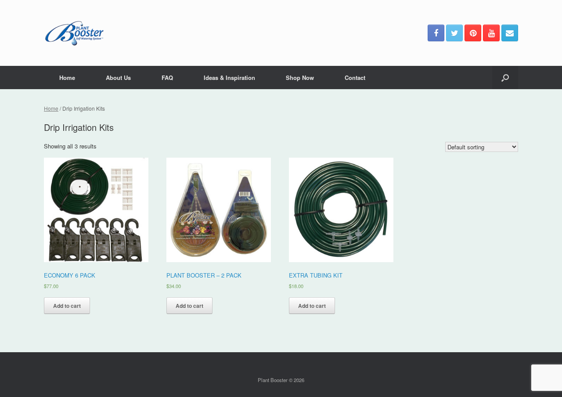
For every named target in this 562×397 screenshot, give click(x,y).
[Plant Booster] (74, 33)
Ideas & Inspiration (229, 77)
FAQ (167, 77)
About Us (118, 77)
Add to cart (67, 306)
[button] (505, 77)
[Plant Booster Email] (509, 33)
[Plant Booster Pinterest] (473, 33)
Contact (355, 77)
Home (67, 77)
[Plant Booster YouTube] (491, 33)
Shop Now (300, 77)
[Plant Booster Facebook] (436, 33)
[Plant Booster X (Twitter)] (454, 33)
